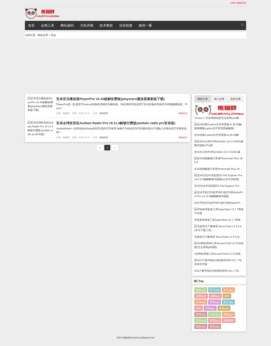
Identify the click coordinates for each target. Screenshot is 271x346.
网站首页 (43, 35)
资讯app (214, 326)
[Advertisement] (135, 66)
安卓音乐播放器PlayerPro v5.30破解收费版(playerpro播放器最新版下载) (110, 99)
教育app (214, 302)
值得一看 (145, 25)
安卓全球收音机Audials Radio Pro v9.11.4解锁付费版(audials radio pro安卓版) (115, 123)
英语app (201, 314)
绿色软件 (103, 113)
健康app (215, 296)
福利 (198, 308)
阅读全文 (183, 113)
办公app (228, 289)
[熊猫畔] (42, 13)
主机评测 (86, 25)
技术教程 (106, 25)
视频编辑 (229, 320)
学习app (214, 289)
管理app (214, 320)
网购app (228, 314)
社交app (201, 320)
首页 (31, 25)
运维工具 (47, 25)
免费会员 (201, 296)
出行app (214, 314)
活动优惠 (125, 25)
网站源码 (67, 25)
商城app (210, 308)
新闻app (224, 308)
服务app (201, 326)
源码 (227, 296)
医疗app (228, 302)
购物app (201, 289)
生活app (201, 302)
